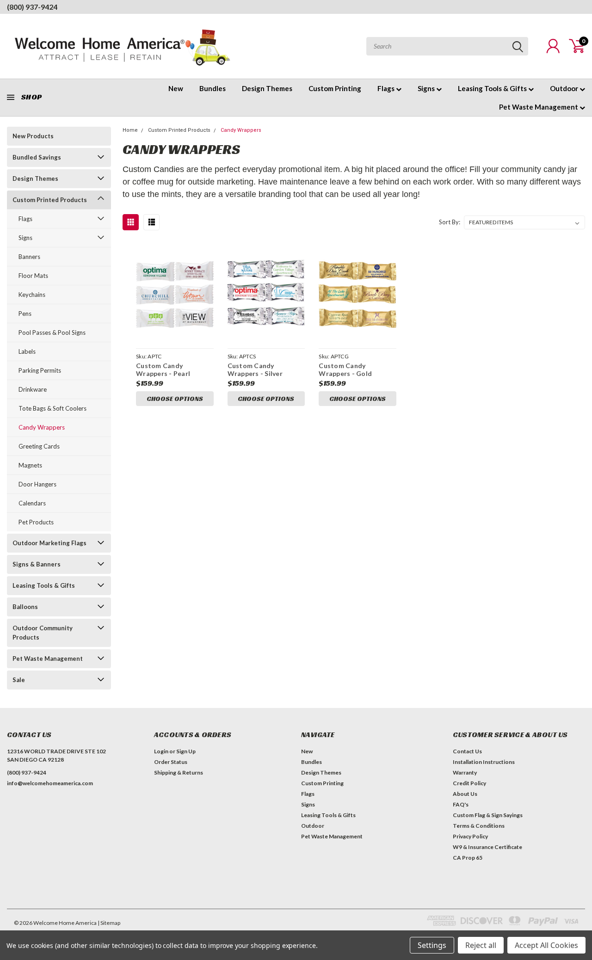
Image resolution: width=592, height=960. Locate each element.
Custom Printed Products (49, 199)
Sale (18, 679)
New (175, 88)
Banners (29, 256)
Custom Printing (334, 88)
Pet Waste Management (539, 107)
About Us (465, 793)
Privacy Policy (470, 836)
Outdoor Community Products (42, 632)
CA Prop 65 (467, 857)
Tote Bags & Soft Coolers (52, 408)
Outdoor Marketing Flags (49, 543)
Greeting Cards (39, 446)
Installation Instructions (484, 761)
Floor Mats (33, 275)
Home (130, 130)
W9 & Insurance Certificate (487, 846)
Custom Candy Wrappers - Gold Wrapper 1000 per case (355, 370)
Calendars (32, 503)
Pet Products (36, 522)
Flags (386, 88)
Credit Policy (469, 783)
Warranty (465, 772)
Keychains (31, 294)
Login (161, 751)
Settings (432, 945)
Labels (27, 351)
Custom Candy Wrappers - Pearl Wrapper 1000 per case (172, 370)
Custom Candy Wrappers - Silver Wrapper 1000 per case (264, 370)
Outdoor (565, 88)
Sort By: (449, 222)
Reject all (480, 945)
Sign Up (186, 751)
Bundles (212, 88)
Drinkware (32, 389)
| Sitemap (109, 922)
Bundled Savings (36, 157)
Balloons (25, 606)
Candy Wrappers (41, 427)
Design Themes (267, 88)
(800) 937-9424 (32, 6)
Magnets (30, 465)
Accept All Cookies (546, 945)
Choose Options (175, 398)
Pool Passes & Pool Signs (52, 332)
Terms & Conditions (479, 825)
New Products (33, 136)
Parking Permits (39, 370)
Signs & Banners (36, 564)
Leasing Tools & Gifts (493, 88)
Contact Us (467, 751)
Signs (427, 88)
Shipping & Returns (178, 772)
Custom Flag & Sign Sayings (488, 815)
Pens (24, 313)
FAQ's (461, 804)
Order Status (170, 761)
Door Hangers (37, 484)
